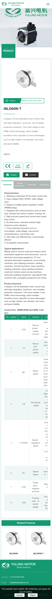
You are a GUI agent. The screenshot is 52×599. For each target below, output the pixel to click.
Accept (19, 595)
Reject (32, 595)
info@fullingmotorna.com (19, 583)
